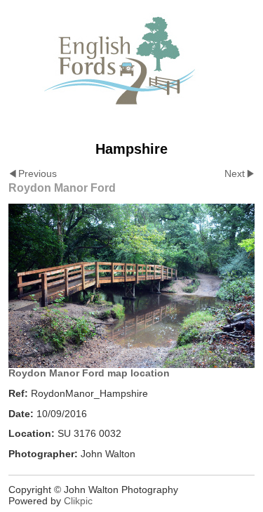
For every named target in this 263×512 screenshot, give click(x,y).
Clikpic (78, 500)
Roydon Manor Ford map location (89, 373)
